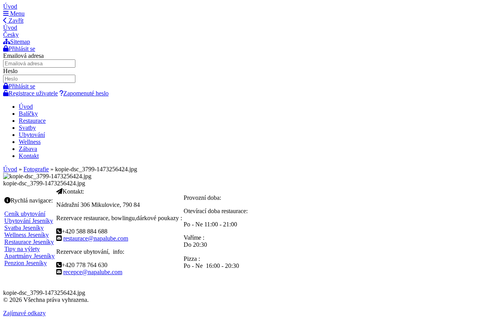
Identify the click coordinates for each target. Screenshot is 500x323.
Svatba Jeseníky (24, 227)
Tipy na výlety (22, 249)
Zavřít (15, 20)
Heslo (10, 71)
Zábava (28, 148)
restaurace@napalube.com (95, 238)
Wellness (30, 141)
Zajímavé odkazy (24, 313)
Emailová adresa (23, 55)
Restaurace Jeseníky (29, 242)
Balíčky (28, 113)
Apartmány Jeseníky (29, 256)
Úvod (10, 6)
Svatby (27, 127)
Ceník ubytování (24, 213)
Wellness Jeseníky (26, 234)
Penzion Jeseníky (25, 263)
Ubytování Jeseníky (28, 220)
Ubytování (32, 134)
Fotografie (36, 169)
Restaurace (32, 120)
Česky (11, 34)
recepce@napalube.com (92, 272)
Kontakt (29, 156)
